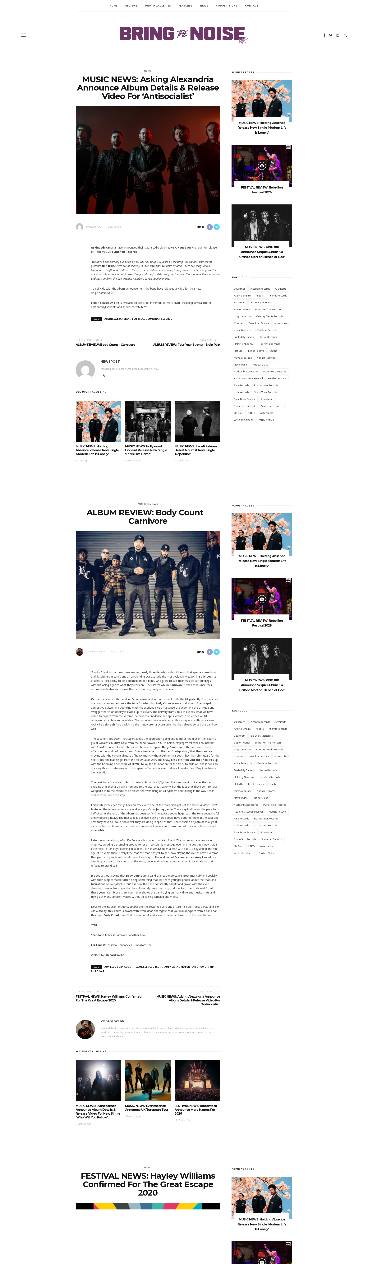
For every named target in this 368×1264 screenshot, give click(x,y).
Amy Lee (109, 966)
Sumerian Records (160, 318)
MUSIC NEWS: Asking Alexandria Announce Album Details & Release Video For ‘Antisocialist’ (188, 1000)
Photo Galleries (158, 5)
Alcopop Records (260, 288)
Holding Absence (244, 344)
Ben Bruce (138, 318)
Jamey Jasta (171, 966)
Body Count (125, 966)
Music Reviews (148, 504)
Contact (252, 5)
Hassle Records (268, 337)
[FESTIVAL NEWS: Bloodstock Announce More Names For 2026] (197, 1080)
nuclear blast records (246, 371)
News (204, 5)
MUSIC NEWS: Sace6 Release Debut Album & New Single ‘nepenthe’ (196, 450)
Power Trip (206, 966)
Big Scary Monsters (262, 302)
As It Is (260, 295)
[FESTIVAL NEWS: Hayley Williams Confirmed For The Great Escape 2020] (148, 1256)
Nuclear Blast (260, 364)
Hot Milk (238, 350)
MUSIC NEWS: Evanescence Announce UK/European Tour (146, 1108)
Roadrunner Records (266, 385)
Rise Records (241, 385)
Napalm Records (266, 357)
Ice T (158, 966)
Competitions (226, 5)
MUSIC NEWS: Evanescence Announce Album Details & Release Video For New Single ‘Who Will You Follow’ (98, 1111)
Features (185, 5)
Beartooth (240, 302)
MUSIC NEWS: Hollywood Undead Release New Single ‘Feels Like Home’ (146, 450)
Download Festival (259, 323)
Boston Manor (242, 309)
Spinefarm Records (245, 406)
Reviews (131, 5)
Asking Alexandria (116, 318)
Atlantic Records (278, 295)
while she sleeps (244, 420)
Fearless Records (267, 330)
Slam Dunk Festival (244, 399)
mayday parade (243, 357)
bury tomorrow (242, 316)
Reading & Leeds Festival (248, 378)
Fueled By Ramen (244, 337)
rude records (241, 392)
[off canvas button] (23, 35)
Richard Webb (98, 651)
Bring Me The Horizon (268, 309)
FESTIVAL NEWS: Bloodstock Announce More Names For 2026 (196, 1109)
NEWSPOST (96, 226)
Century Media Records (269, 316)
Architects (280, 288)
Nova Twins (241, 364)
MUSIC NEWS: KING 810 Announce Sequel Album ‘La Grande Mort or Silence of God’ (262, 252)
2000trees (240, 288)
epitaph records (243, 330)
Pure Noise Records (274, 371)
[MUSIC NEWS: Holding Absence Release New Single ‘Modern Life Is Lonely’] (98, 421)
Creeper (239, 323)
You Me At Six (266, 420)
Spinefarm (266, 399)
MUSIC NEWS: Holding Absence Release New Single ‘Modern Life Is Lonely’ (97, 450)
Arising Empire (242, 295)
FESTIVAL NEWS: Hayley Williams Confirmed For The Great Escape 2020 (108, 998)
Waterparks (266, 413)
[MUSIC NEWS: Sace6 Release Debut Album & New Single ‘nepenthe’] (197, 421)
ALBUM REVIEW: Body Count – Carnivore (105, 345)
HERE (177, 303)
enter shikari (281, 323)
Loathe (273, 350)
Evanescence (144, 966)
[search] (345, 35)
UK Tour (238, 413)
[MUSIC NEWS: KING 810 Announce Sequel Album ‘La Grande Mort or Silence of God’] (262, 225)
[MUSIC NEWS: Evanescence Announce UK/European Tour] (148, 1080)
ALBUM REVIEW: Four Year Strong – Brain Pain (186, 345)
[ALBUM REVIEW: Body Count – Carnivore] (148, 584)
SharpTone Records (265, 392)
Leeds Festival (256, 350)
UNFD (251, 413)
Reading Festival (277, 378)
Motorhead (188, 966)
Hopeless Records (269, 344)
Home (114, 5)
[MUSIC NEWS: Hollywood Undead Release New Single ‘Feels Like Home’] (148, 421)
